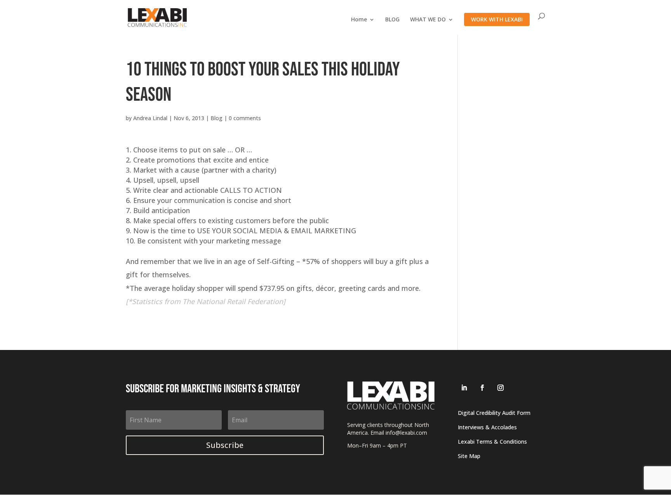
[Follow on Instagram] (500, 387)
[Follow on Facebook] (482, 387)
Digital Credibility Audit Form (494, 412)
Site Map (469, 456)
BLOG (392, 20)
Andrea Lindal (150, 118)
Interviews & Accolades (487, 427)
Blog (216, 118)
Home (359, 20)
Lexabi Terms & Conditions (492, 441)
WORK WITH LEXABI (497, 19)
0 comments (245, 118)
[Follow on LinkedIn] (464, 387)
